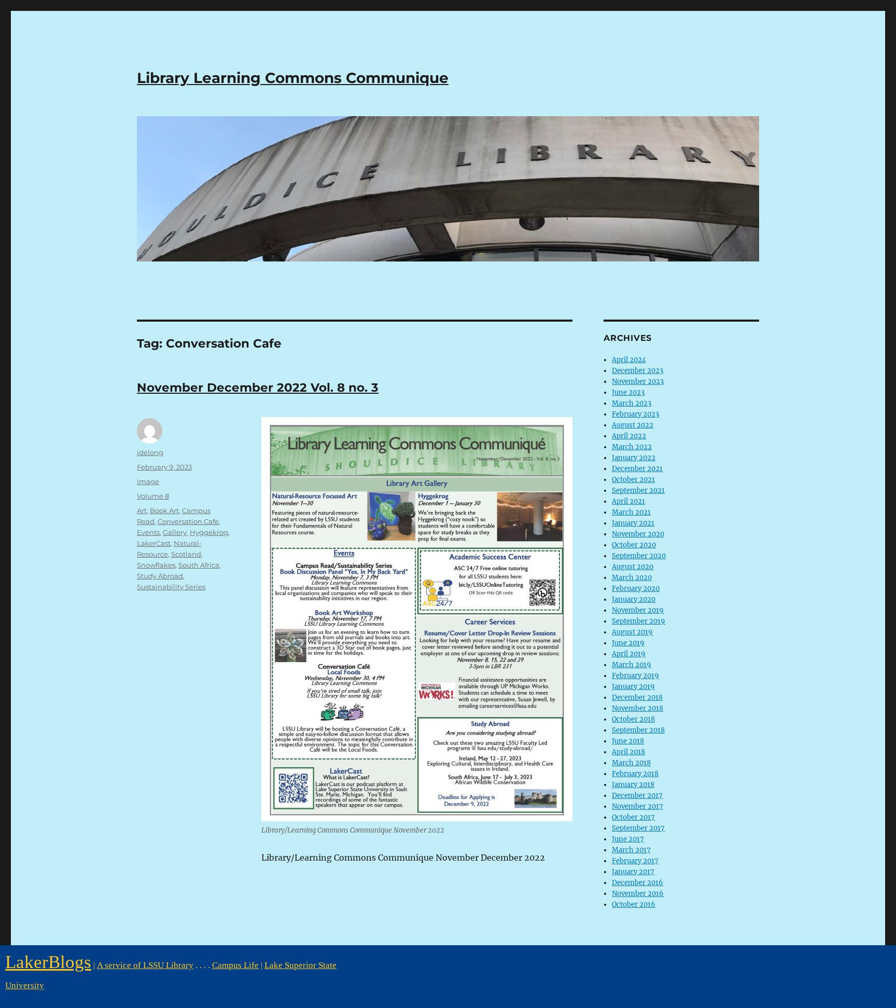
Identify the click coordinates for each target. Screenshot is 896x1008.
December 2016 (637, 882)
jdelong (150, 452)
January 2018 (633, 784)
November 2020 (638, 534)
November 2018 (637, 708)
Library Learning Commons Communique (293, 78)
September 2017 (638, 828)
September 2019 (638, 621)
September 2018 (638, 730)
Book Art (164, 510)
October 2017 (633, 817)
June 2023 (628, 392)
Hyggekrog (209, 532)
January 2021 (633, 523)
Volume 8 (153, 496)
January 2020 (633, 599)
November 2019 (638, 610)
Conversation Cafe (188, 521)
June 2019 (628, 643)
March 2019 (631, 664)
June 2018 (628, 741)
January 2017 (633, 871)
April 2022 (629, 436)
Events (148, 532)
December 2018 (637, 697)
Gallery (175, 532)
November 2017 (637, 806)
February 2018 (635, 773)
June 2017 (628, 839)
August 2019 (632, 632)
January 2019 (633, 686)
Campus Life (235, 965)
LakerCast (154, 543)
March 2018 (631, 762)
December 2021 (637, 468)
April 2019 (629, 654)
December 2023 (637, 370)
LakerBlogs (48, 962)
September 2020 (639, 555)
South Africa (198, 565)
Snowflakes (156, 565)
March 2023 (631, 403)
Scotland (186, 554)
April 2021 (628, 501)
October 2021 (633, 479)
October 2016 (633, 904)
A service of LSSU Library (145, 965)
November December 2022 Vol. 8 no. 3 (258, 387)
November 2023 (638, 381)
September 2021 (638, 490)
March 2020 (632, 577)
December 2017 (637, 795)
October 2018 (633, 719)
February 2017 (635, 861)
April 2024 (629, 359)
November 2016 (638, 893)
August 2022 (632, 425)
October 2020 (634, 545)
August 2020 (632, 566)
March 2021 (631, 512)
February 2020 (636, 588)
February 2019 (635, 675)
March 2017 (631, 850)
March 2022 (632, 447)
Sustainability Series (171, 587)
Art (142, 510)
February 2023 (635, 414)
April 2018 (628, 752)
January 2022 (633, 457)
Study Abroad (160, 576)
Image (148, 481)
